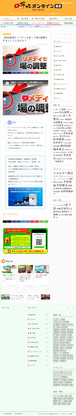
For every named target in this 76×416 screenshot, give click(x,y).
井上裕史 (59, 116)
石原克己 (64, 152)
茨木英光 (56, 358)
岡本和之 (64, 131)
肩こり (70, 212)
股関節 (65, 212)
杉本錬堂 (58, 139)
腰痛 (55, 214)
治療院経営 (67, 188)
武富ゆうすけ (57, 353)
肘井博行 (59, 155)
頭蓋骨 (64, 403)
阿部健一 (56, 361)
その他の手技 (7, 23)
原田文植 (65, 122)
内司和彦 (61, 119)
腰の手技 (53, 19)
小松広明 (60, 128)
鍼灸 (54, 193)
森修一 (70, 143)
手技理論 (63, 379)
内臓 (59, 209)
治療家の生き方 (53, 23)
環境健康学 (57, 191)
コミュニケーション (38, 23)
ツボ (58, 179)
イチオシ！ (7, 19)
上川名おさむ (69, 109)
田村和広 (58, 152)
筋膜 (70, 209)
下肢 (70, 396)
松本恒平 (58, 142)
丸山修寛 (64, 112)
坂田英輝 (67, 125)
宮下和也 (56, 335)
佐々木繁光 (56, 327)
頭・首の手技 (22, 19)
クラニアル (58, 176)
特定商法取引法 (19, 413)
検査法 (59, 188)
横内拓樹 (65, 145)
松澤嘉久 (65, 143)
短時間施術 (67, 191)
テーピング (63, 179)
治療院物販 (68, 23)
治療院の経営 (22, 23)
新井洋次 (56, 136)
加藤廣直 (68, 119)
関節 (62, 215)
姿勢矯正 (60, 182)
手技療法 (62, 185)
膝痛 (59, 214)
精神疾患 (57, 212)
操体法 (55, 382)
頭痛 (66, 215)
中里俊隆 (56, 112)
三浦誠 (62, 109)
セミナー (58, 98)
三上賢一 (56, 109)
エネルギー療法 (8, 214)
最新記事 (58, 46)
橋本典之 (58, 149)
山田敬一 (56, 131)
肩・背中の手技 (38, 19)
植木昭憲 (56, 146)
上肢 (65, 204)
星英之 (15, 214)
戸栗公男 (60, 133)
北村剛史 (58, 122)
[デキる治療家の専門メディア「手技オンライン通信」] (38, 10)
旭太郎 (62, 136)
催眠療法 (64, 377)
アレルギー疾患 (57, 205)
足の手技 (68, 19)
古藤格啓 (56, 332)
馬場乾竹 (59, 161)
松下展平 (68, 139)
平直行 (55, 133)
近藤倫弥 (59, 159)
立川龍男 (63, 355)
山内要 (68, 128)
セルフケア (66, 176)
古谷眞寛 (59, 125)
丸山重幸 (63, 324)
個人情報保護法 (8, 413)
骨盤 (57, 217)
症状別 (65, 208)
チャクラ (64, 374)
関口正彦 (64, 159)
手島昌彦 (68, 133)
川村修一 (70, 131)
